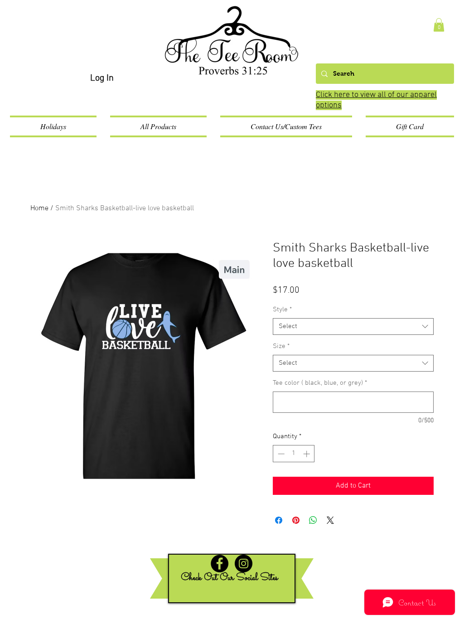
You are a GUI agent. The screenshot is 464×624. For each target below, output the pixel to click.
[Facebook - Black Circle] (219, 563)
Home (39, 208)
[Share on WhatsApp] (313, 520)
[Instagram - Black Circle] (243, 563)
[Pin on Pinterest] (295, 520)
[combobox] (353, 326)
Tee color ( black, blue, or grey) (320, 383)
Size (281, 346)
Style (282, 309)
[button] (439, 25)
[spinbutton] (293, 453)
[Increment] (307, 453)
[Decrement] (280, 453)
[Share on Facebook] (278, 520)
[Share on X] (330, 520)
